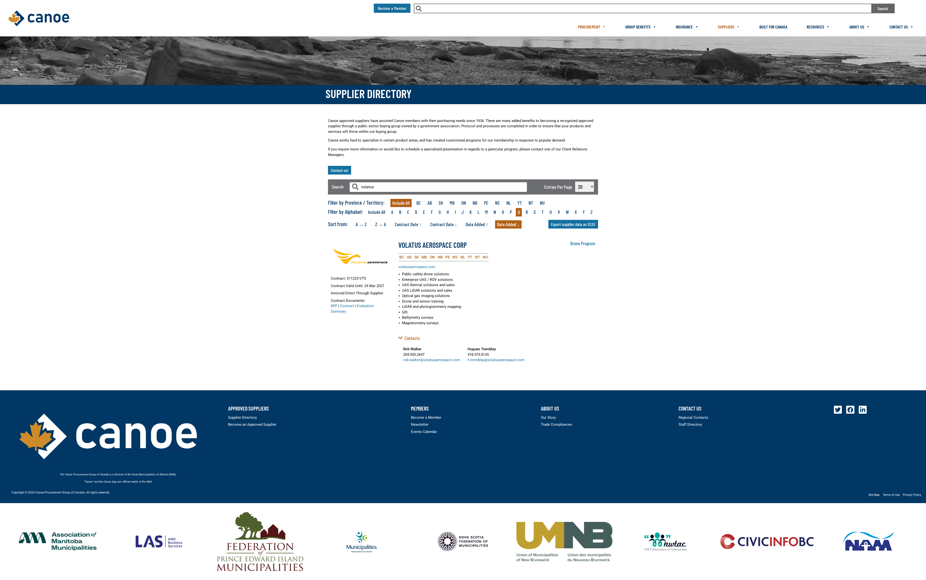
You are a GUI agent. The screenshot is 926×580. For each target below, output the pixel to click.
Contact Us (898, 26)
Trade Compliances (556, 424)
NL (508, 203)
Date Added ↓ (508, 224)
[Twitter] (838, 410)
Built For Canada (773, 26)
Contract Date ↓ (443, 224)
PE (486, 203)
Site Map (874, 495)
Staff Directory (690, 424)
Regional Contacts (693, 417)
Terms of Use (891, 495)
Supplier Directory (242, 417)
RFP (334, 306)
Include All (401, 203)
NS (497, 203)
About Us (856, 26)
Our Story (548, 417)
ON (463, 203)
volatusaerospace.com (416, 267)
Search (883, 8)
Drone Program (582, 243)
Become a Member (426, 417)
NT (531, 203)
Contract (347, 306)
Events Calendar (424, 432)
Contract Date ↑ (408, 224)
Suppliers (726, 26)
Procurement (589, 26)
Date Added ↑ (477, 224)
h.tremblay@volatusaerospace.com (496, 360)
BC (418, 203)
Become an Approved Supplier (252, 424)
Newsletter (420, 424)
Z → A (380, 224)
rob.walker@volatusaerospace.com (431, 360)
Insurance (684, 26)
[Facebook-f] (850, 410)
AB (430, 203)
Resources (815, 26)
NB (475, 203)
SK (441, 203)
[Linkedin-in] (863, 410)
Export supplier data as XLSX (573, 224)
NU (542, 203)
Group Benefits (638, 26)
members (420, 408)
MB (452, 203)
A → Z (361, 224)
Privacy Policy (912, 495)
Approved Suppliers (248, 408)
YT (519, 203)
